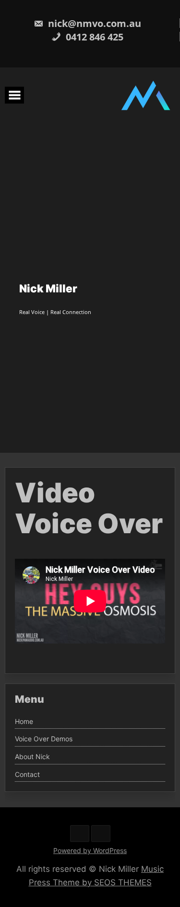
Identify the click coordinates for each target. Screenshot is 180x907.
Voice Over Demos (43, 739)
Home (24, 721)
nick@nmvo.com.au (93, 23)
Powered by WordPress (90, 850)
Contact (27, 774)
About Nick (32, 757)
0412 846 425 (93, 36)
